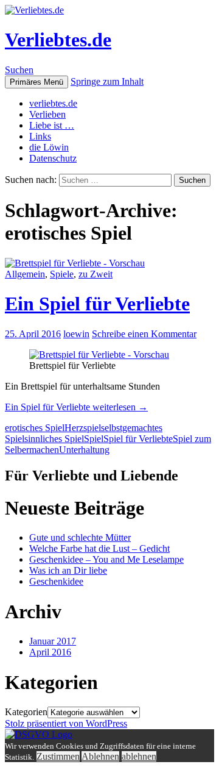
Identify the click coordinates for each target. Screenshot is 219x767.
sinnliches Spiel (54, 438)
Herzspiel (82, 428)
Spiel (93, 438)
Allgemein (25, 274)
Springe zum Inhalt (107, 81)
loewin (76, 334)
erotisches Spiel (34, 428)
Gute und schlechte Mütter (80, 537)
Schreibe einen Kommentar (144, 334)
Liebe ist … (51, 125)
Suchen (19, 70)
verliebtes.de (53, 103)
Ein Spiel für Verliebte (97, 304)
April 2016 (50, 652)
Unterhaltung (84, 449)
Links (40, 136)
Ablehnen (100, 756)
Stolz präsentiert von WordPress (66, 723)
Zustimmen (58, 756)
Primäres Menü (36, 82)
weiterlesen (76, 407)
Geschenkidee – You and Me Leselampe (106, 559)
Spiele (62, 274)
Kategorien (26, 712)
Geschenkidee (56, 581)
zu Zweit (95, 274)
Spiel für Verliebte (138, 438)
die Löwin (49, 147)
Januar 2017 (52, 641)
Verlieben (47, 114)
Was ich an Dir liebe (68, 570)
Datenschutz (53, 158)
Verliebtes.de (58, 40)
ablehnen (139, 756)
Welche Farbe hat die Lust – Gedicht (99, 548)
